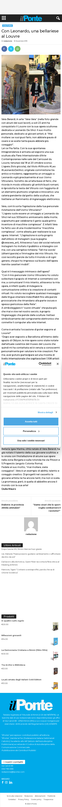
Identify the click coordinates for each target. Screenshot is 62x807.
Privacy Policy (23, 799)
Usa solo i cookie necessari (31, 440)
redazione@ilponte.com (13, 772)
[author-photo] (31, 524)
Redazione (29, 796)
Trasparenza (48, 799)
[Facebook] (4, 49)
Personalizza (29, 431)
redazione (7, 41)
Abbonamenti (40, 796)
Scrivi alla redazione (14, 796)
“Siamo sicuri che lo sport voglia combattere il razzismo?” (47, 507)
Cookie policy (36, 799)
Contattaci (12, 799)
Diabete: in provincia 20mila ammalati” (12, 506)
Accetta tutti (31, 421)
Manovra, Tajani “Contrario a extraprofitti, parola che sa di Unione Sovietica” (27, 571)
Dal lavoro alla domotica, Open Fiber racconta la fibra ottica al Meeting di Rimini (30, 563)
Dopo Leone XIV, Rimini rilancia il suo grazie (21, 549)
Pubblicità (51, 796)
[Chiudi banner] (58, 364)
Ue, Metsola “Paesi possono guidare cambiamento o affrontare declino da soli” (30, 555)
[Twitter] (11, 49)
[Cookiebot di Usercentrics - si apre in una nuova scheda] (39, 364)
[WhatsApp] (17, 49)
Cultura (7, 26)
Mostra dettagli (45, 412)
